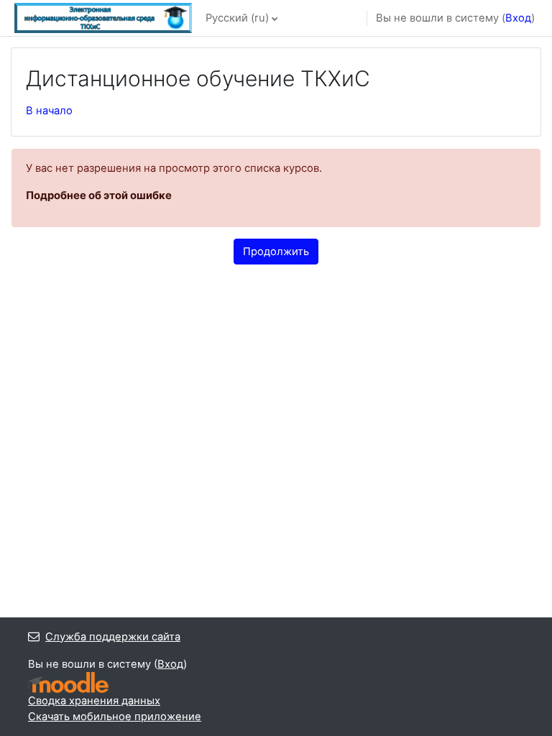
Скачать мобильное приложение (114, 716)
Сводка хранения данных (94, 700)
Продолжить (276, 251)
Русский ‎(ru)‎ (237, 18)
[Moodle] (68, 682)
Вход (518, 18)
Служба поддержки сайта (112, 636)
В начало (49, 110)
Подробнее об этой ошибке (99, 195)
